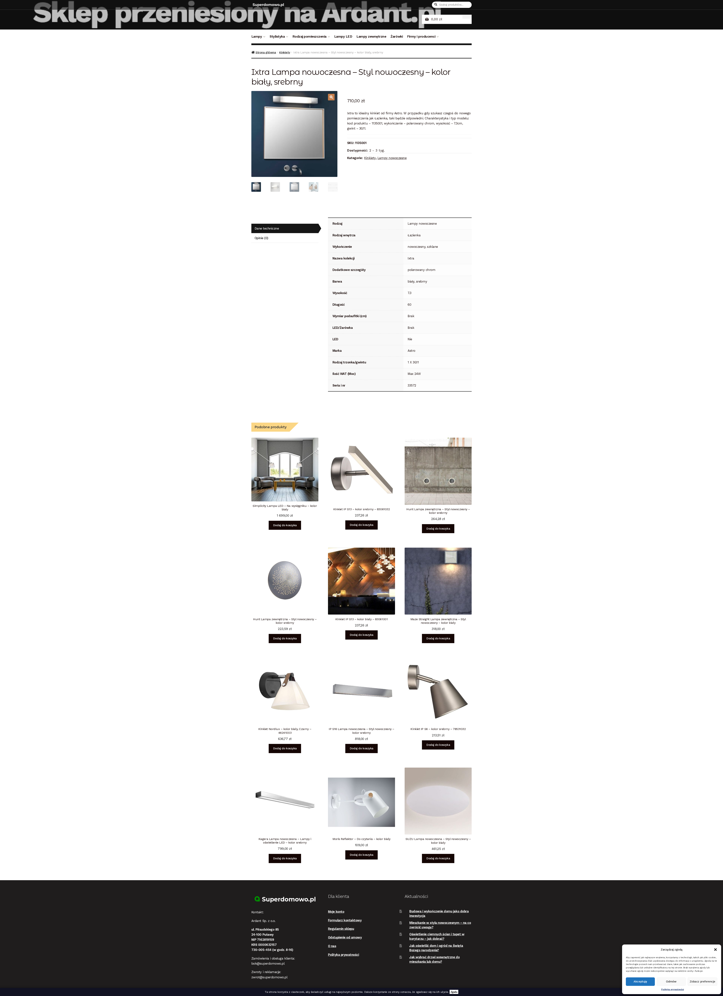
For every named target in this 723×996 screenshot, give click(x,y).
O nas (332, 946)
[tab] (284, 228)
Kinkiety (284, 52)
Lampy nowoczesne (392, 158)
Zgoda (454, 991)
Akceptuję (640, 981)
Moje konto (336, 911)
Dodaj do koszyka (285, 525)
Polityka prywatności (672, 989)
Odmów (671, 981)
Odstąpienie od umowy (345, 937)
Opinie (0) (261, 238)
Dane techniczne (267, 228)
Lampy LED (343, 36)
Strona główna (265, 52)
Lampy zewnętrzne (371, 36)
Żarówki (396, 36)
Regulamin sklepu (341, 929)
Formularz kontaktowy (345, 920)
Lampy (256, 36)
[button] (715, 949)
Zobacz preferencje (702, 981)
